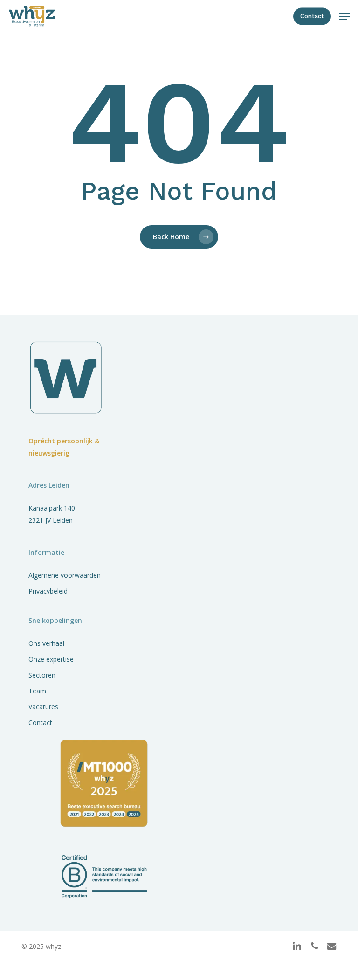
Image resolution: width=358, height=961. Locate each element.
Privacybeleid (48, 591)
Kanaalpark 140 (51, 508)
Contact (40, 722)
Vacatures (43, 706)
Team (37, 690)
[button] (344, 16)
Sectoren (41, 675)
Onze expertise (51, 659)
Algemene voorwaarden (64, 575)
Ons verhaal (46, 643)
